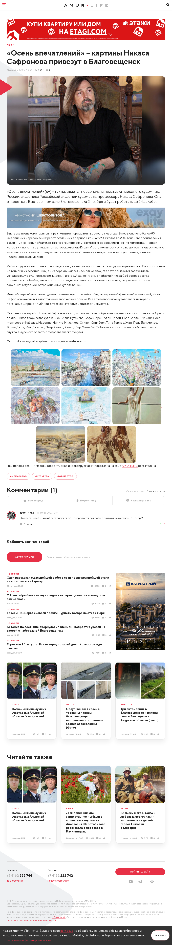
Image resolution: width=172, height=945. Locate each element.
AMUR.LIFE (130, 465)
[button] (152, 882)
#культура (42, 476)
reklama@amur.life (58, 880)
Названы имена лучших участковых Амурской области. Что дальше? (29, 712)
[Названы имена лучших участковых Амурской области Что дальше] (50, 734)
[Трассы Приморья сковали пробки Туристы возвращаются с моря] (110, 618)
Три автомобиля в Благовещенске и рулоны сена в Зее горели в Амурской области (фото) (139, 714)
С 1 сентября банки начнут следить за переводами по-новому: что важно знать (56, 597)
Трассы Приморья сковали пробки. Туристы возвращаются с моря (56, 613)
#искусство (18, 476)
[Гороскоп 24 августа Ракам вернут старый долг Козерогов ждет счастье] (110, 653)
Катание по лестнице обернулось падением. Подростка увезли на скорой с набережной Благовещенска (56, 628)
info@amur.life (15, 880)
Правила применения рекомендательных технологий (31, 920)
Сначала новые (134, 491)
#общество (65, 476)
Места (70, 704)
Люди (10, 45)
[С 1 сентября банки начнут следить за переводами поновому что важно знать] (110, 604)
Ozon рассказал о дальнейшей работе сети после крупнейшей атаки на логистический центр (58, 579)
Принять (160, 935)
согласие (66, 930)
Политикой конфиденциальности (27, 940)
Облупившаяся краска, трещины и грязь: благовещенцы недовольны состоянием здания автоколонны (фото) (84, 718)
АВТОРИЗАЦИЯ (24, 557)
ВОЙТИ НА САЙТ (140, 871)
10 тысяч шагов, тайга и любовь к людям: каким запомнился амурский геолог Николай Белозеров (137, 820)
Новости (13, 574)
